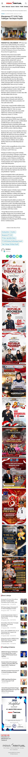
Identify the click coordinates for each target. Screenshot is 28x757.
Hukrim (17, 6)
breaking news (5, 232)
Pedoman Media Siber (14, 748)
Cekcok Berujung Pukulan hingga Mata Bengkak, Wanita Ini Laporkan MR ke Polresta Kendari (10, 689)
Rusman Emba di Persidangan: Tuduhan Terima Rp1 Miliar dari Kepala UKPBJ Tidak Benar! (9, 663)
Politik (21, 6)
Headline (13, 232)
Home (3, 6)
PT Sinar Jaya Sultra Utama (9, 238)
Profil (4, 748)
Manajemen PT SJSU (7, 235)
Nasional (8, 6)
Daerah (13, 6)
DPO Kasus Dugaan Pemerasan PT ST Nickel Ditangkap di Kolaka (10, 671)
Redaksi (8, 249)
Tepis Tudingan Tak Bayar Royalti (10, 244)
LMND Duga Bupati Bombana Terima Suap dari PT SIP (8, 680)
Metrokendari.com (6, 738)
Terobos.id (4, 740)
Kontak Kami (15, 749)
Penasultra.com (5, 737)
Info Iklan (22, 748)
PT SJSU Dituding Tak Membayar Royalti (12, 241)
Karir (11, 749)
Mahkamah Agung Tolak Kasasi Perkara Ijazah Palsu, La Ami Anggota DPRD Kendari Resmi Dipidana (9, 654)
